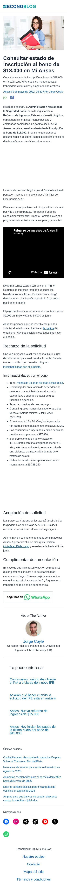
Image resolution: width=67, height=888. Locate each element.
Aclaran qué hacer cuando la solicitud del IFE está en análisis (33, 696)
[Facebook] (12, 97)
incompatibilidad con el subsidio (21, 367)
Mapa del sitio (34, 872)
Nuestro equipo (34, 856)
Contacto (33, 864)
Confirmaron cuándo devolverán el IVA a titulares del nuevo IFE (33, 680)
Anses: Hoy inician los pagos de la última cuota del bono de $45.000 (33, 730)
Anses (7, 91)
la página (48, 328)
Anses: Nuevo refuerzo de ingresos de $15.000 (28, 712)
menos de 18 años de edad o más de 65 (40, 382)
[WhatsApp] (5, 97)
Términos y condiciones (34, 879)
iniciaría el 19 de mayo (16, 546)
